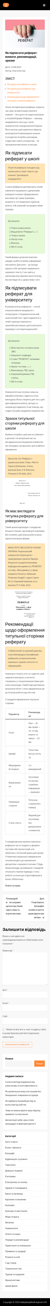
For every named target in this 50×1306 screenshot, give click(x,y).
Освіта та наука (12, 885)
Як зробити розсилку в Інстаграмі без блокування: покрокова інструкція (23, 1093)
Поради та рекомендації (17, 1239)
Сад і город (10, 1263)
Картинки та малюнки (15, 1199)
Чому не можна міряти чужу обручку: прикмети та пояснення (23, 1112)
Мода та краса (12, 1216)
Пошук (9, 1058)
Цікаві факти (11, 1286)
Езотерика (10, 1176)
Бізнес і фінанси (13, 1147)
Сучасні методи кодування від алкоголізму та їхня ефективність (21, 1084)
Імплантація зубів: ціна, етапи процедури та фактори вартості (20, 1122)
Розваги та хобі (12, 1257)
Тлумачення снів (13, 1268)
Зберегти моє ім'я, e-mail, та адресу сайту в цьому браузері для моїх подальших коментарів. (24, 1033)
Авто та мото (11, 1141)
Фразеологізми (12, 1280)
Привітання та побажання (18, 1245)
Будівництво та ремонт (16, 1159)
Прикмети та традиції (15, 1251)
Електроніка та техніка (16, 1182)
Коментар (8, 950)
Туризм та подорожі (14, 1274)
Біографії (9, 1153)
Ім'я (5, 990)
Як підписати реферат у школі (21, 84)
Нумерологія (11, 1228)
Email (6, 1003)
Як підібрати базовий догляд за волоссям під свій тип (20, 1103)
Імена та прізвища (14, 1193)
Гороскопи (10, 1165)
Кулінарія (10, 1205)
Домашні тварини (14, 1170)
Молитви (9, 1222)
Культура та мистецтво (16, 1211)
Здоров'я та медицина (16, 1188)
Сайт (5, 1016)
